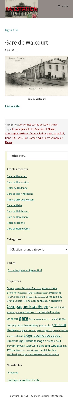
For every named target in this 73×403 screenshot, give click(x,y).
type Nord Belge (42, 350)
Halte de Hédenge (17, 188)
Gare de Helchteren (18, 211)
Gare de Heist (14, 205)
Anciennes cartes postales (34, 124)
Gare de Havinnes (17, 176)
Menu (65, 6)
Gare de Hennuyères (18, 228)
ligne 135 (10, 138)
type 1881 (44, 345)
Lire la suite (12, 106)
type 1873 (31, 346)
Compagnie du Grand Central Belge (25, 133)
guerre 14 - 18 (46, 325)
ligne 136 (22, 138)
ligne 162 (64, 330)
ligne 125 (48, 330)
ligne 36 (26, 330)
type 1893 (56, 346)
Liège (28, 335)
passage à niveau (44, 341)
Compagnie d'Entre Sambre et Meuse (33, 129)
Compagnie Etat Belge (27, 306)
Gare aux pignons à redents (43, 319)
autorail (18, 288)
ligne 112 (40, 330)
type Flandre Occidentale (23, 350)
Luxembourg (15, 341)
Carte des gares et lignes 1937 (25, 270)
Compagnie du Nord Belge (46, 300)
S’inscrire (13, 372)
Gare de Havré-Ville (18, 182)
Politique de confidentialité (24, 380)
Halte (11, 330)
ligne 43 (33, 330)
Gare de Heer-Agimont (20, 193)
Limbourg (18, 335)
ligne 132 (58, 133)
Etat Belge (20, 312)
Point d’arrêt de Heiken (20, 199)
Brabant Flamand (31, 288)
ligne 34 (18, 330)
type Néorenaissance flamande (40, 354)
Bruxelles (12, 292)
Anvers (10, 288)
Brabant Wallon (49, 288)
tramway (19, 345)
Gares (54, 124)
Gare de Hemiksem (18, 217)
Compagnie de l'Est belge (35, 297)
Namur (32, 138)
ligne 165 (10, 336)
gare (49, 133)
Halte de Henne (16, 222)
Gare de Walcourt (26, 42)
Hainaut (59, 324)
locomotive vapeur (47, 335)
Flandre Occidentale (37, 312)
